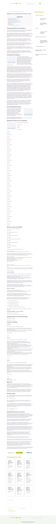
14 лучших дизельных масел (39, 46)
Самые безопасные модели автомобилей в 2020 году (43, 24)
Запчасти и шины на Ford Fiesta (13, 21)
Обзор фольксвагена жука (39, 15)
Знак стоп (36, 28)
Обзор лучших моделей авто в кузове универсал (41, 54)
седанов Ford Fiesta (14, 280)
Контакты (40, 517)
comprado (13, 3)
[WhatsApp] (31, 452)
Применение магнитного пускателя (14, 25)
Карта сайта (36, 517)
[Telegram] (30, 452)
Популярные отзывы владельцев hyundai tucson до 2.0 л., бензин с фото (19, 489)
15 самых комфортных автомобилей (43, 19)
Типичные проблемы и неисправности (14, 18)
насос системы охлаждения (18, 69)
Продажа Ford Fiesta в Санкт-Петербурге (14, 20)
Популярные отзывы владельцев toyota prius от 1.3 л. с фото (11, 128)
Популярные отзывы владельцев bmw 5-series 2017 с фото (28, 475)
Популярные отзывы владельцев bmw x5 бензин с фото (11, 488)
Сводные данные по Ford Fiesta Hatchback (15, 22)
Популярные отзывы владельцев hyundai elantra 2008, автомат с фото (19, 475)
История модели (11, 24)
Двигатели (10, 23)
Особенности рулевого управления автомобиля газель (40, 50)
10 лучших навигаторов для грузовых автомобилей (43, 32)
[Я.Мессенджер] (26, 452)
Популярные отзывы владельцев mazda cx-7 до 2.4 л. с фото (10, 475)
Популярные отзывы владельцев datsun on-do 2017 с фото (28, 489)
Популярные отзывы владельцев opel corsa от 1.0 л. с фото (11, 62)
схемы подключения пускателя (14, 422)
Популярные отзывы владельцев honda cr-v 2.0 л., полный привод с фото (28, 115)
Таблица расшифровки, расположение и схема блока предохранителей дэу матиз (44, 41)
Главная (32, 517)
